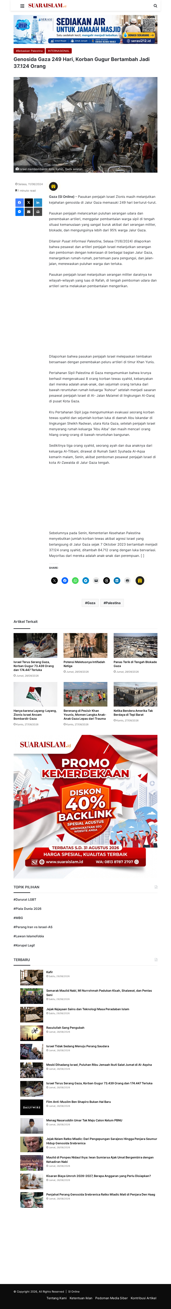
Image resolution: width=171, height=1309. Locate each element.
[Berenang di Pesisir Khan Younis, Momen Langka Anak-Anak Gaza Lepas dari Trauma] (85, 694)
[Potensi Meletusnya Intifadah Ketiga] (85, 645)
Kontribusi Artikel (143, 1298)
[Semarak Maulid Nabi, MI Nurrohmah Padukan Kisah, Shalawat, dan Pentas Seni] (31, 996)
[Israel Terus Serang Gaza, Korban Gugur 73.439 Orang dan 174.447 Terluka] (35, 645)
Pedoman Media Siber (111, 1298)
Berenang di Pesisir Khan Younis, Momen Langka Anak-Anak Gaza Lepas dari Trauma (85, 714)
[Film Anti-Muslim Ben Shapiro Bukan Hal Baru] (31, 1107)
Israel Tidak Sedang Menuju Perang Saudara (77, 1046)
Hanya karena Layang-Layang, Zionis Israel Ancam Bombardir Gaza (35, 714)
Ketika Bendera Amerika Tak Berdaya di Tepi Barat (133, 712)
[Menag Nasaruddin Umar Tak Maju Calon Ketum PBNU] (31, 1126)
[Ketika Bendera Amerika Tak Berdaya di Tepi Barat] (135, 694)
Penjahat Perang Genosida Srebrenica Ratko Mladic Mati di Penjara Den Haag (100, 1194)
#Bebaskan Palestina (29, 50)
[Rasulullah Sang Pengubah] (31, 1033)
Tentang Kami (57, 1298)
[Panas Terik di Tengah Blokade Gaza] (135, 645)
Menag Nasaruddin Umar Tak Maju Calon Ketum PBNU (84, 1120)
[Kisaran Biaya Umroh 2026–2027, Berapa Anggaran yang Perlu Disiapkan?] (31, 1181)
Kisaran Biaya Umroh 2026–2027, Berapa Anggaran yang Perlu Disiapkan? (98, 1176)
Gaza (91, 603)
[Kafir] (31, 977)
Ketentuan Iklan (81, 1298)
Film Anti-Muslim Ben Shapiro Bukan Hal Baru (78, 1101)
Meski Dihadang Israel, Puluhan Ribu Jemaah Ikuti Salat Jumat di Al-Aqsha (99, 1064)
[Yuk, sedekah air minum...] (85, 29)
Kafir (49, 972)
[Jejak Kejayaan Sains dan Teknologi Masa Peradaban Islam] (31, 1014)
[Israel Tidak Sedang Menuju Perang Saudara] (31, 1052)
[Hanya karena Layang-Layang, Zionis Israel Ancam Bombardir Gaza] (35, 694)
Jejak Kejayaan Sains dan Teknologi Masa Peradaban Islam (87, 1009)
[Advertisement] (103, 323)
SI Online (74, 1291)
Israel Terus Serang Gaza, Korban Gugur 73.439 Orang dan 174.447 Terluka (34, 666)
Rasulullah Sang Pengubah (65, 1027)
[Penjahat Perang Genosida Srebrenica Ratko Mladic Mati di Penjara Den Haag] (31, 1200)
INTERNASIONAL (58, 50)
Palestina (113, 603)
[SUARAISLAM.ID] (47, 5)
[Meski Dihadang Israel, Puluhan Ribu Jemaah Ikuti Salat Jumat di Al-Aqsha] (31, 1070)
